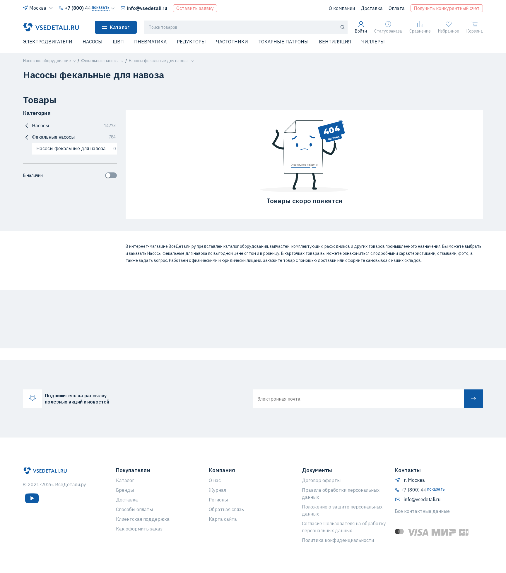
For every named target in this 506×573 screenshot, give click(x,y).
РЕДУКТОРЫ (191, 42)
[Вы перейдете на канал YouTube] (32, 498)
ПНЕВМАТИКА (150, 42)
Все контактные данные (422, 511)
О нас (215, 480)
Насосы (74, 125)
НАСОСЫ (92, 42)
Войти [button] (361, 31)
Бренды (125, 490)
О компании (342, 8)
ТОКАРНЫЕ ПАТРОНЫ (283, 42)
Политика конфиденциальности (338, 540)
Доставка (372, 8)
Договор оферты (321, 480)
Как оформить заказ (139, 529)
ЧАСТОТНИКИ (232, 42)
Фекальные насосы (74, 137)
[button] (26, 45)
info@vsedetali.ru (147, 8)
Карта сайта (223, 519)
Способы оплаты (134, 509)
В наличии (33, 175)
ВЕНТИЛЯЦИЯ (335, 42)
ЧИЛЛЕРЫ (373, 42)
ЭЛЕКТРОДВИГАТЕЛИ (47, 42)
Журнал (217, 490)
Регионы (218, 500)
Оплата (397, 8)
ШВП (118, 42)
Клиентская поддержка (143, 519)
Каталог (119, 27)
